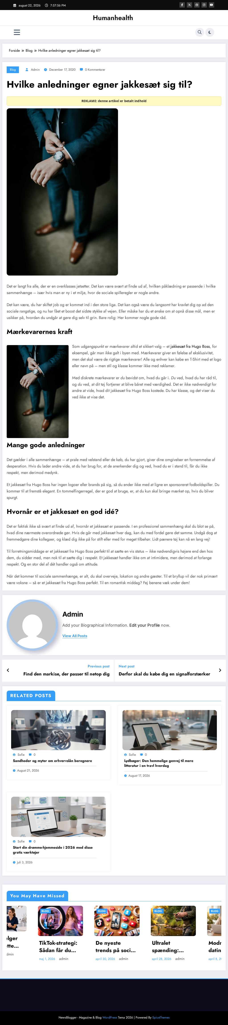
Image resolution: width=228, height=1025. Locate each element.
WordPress (109, 1017)
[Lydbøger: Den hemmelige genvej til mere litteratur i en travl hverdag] (169, 729)
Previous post (99, 666)
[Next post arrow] (220, 670)
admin (35, 69)
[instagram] (204, 5)
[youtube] (211, 5)
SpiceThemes (161, 1017)
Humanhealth (113, 18)
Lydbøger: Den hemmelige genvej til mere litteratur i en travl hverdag (158, 763)
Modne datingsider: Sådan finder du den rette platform (188, 946)
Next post (126, 666)
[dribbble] (197, 5)
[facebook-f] (182, 5)
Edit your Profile (144, 625)
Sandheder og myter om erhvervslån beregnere (52, 760)
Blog (13, 69)
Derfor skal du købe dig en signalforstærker (164, 674)
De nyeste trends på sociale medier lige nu (76, 946)
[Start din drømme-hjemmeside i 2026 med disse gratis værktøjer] (58, 816)
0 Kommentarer (95, 69)
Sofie (21, 754)
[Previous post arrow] (8, 670)
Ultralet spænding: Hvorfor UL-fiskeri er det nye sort (128, 946)
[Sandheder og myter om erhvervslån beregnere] (58, 729)
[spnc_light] (209, 32)
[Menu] (17, 32)
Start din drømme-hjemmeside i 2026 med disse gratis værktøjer (53, 850)
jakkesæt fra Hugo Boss (190, 346)
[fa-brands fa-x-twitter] (189, 5)
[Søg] (199, 32)
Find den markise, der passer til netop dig (66, 674)
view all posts (74, 636)
